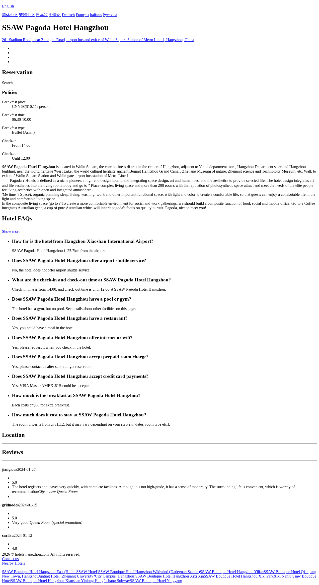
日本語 (42, 15)
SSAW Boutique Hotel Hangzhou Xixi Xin (169, 576)
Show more (11, 231)
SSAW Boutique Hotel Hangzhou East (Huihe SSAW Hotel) (50, 572)
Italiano (96, 15)
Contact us (10, 559)
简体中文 (10, 15)
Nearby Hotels (13, 563)
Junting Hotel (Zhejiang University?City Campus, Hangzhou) (86, 576)
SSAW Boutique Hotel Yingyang (156, 581)
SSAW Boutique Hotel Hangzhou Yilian (232, 572)
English (8, 6)
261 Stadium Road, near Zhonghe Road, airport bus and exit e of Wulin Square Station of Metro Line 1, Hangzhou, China (98, 40)
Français (82, 15)
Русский (110, 15)
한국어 (55, 15)
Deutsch (68, 15)
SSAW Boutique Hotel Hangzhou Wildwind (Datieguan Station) (149, 572)
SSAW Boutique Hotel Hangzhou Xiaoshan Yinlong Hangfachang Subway (70, 581)
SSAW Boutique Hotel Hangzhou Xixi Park (239, 576)
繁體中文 (27, 15)
